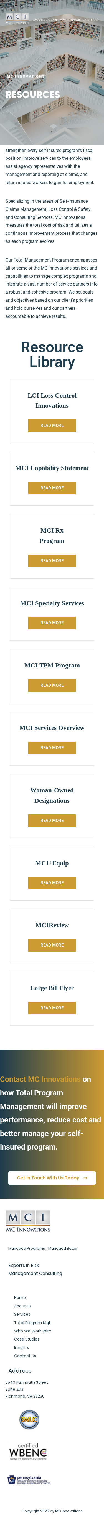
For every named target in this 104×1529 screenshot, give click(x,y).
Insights (21, 1347)
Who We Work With (32, 1331)
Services (22, 1314)
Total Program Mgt (32, 1322)
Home (20, 1297)
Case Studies (26, 1339)
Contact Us (25, 1356)
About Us (22, 1306)
